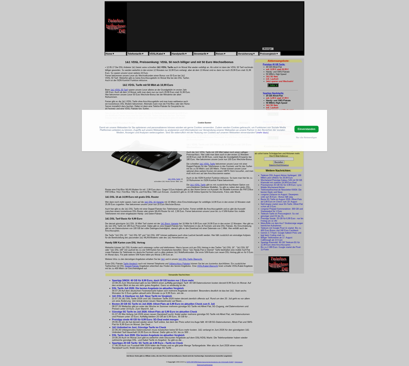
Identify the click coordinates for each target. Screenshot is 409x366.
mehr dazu (262, 132)
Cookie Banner (204, 123)
